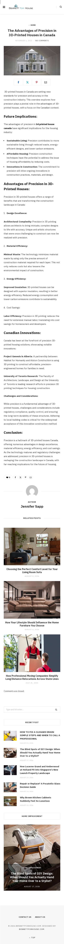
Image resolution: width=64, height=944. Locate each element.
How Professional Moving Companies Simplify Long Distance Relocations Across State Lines (32, 677)
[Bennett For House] (21, 7)
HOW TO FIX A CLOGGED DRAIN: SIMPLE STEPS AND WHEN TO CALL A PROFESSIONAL (40, 735)
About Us (40, 917)
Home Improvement (32, 868)
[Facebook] (18, 82)
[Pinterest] (36, 82)
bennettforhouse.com (31, 929)
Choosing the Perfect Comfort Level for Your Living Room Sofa (32, 571)
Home (33, 25)
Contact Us (25, 917)
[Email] (45, 82)
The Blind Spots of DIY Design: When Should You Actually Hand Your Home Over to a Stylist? (40, 752)
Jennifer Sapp (32, 506)
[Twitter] (27, 82)
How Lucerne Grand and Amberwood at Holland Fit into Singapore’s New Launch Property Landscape (39, 769)
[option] (32, 858)
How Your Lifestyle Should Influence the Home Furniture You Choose (32, 624)
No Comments (42, 41)
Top (33, 937)
